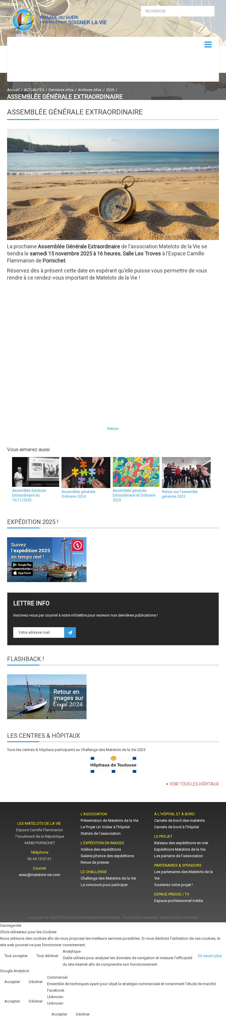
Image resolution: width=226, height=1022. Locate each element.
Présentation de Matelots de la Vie (109, 820)
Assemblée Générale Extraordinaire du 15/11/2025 (29, 495)
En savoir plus (210, 956)
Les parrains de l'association (178, 856)
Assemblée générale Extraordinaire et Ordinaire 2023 (134, 495)
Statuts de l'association (101, 833)
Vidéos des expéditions (101, 849)
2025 (110, 90)
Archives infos (90, 90)
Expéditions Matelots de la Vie (179, 849)
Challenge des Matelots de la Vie (108, 878)
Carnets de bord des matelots (179, 820)
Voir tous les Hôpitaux (194, 784)
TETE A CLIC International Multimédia (89, 917)
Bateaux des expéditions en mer (181, 843)
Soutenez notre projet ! (173, 885)
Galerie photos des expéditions (107, 856)
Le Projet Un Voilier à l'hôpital (105, 827)
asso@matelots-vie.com (39, 875)
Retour (113, 428)
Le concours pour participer (104, 885)
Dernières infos (61, 90)
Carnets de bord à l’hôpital (176, 827)
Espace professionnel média (178, 900)
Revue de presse (95, 862)
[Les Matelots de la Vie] (58, 20)
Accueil (13, 90)
